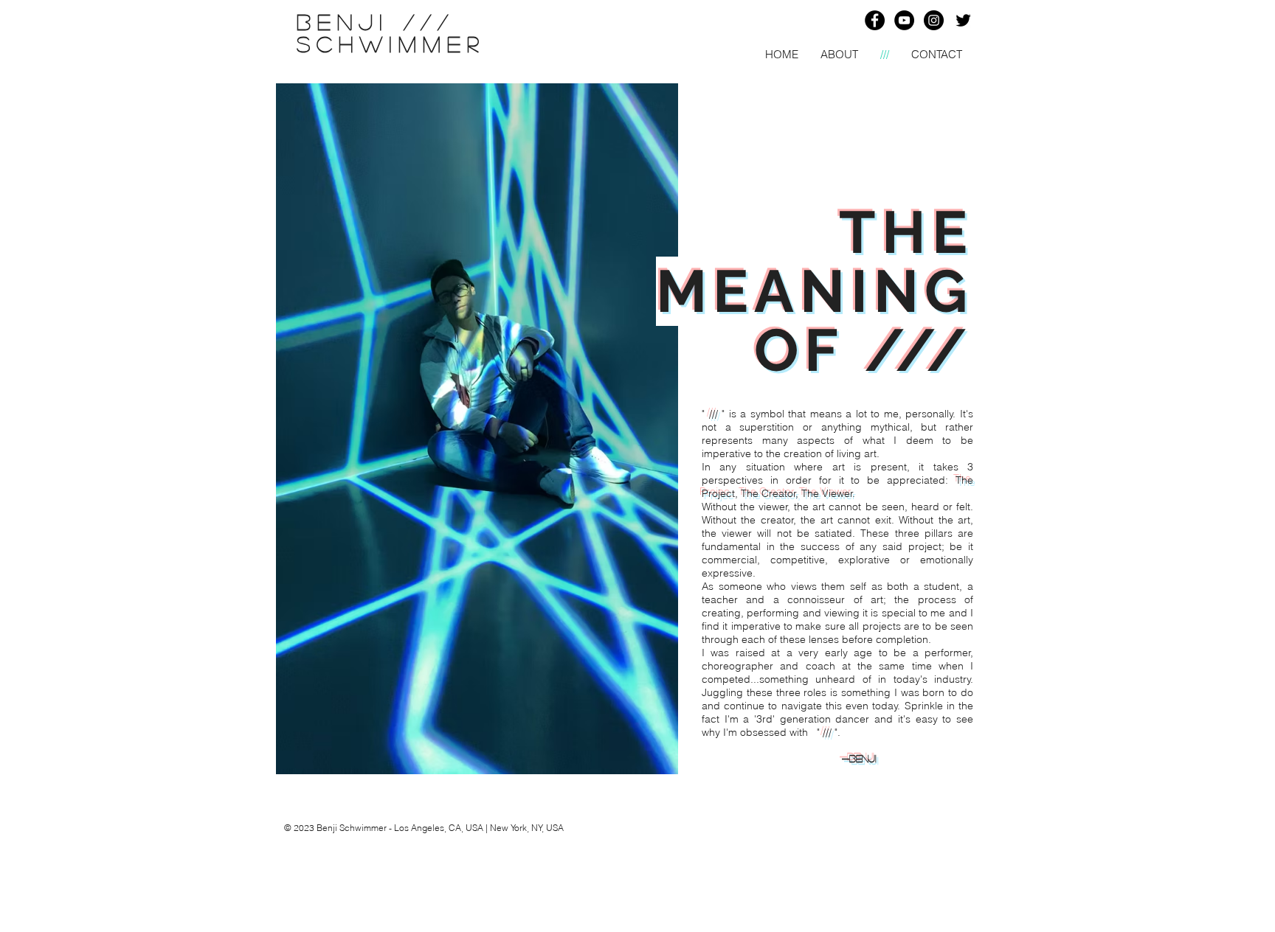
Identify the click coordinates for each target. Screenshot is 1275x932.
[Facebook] (875, 20)
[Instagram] (934, 20)
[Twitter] (963, 20)
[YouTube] (904, 20)
